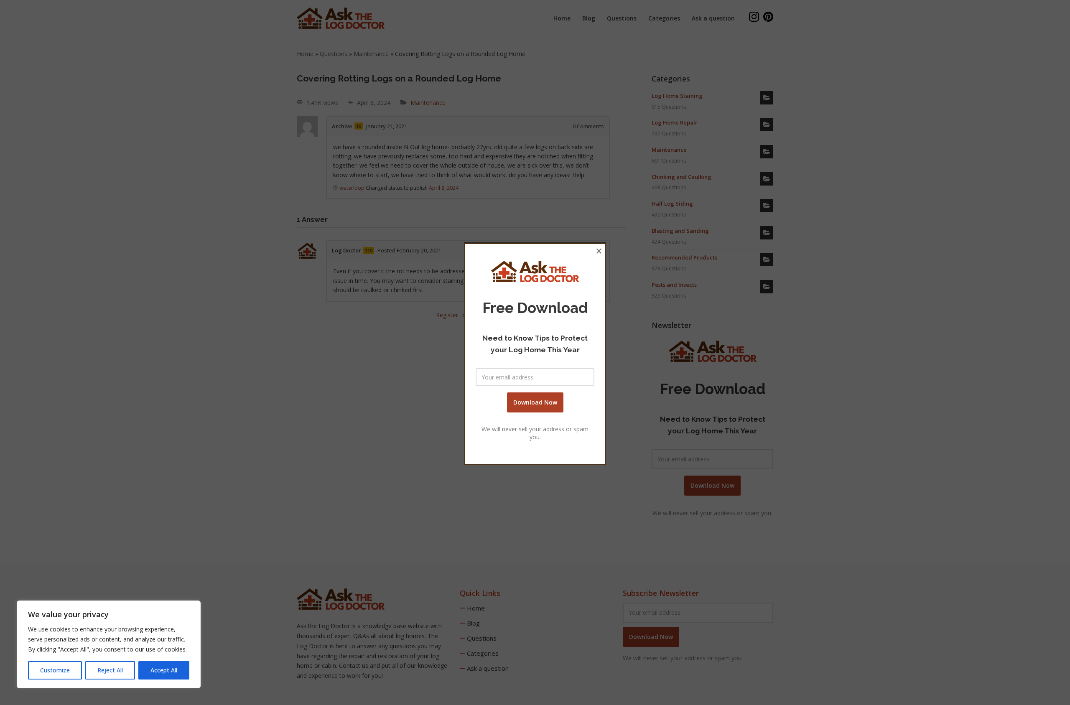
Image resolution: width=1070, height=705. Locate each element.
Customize (55, 670)
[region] (109, 644)
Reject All (110, 670)
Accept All (163, 670)
